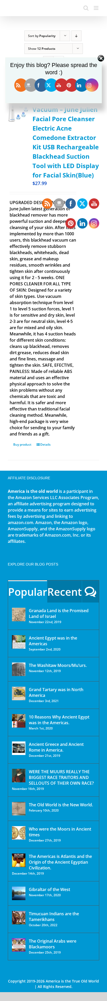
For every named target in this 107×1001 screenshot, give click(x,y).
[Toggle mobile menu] (96, 8)
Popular (27, 592)
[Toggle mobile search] (86, 8)
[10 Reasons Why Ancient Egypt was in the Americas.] (18, 721)
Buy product (22, 444)
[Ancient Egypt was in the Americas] (18, 642)
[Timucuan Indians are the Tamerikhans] (18, 917)
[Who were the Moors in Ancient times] (18, 833)
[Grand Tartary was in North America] (18, 693)
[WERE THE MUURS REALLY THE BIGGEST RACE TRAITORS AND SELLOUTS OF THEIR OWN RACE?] (18, 775)
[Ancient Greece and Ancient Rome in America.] (18, 748)
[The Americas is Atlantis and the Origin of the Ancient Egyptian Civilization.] (18, 860)
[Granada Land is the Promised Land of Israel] (18, 614)
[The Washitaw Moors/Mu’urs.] (18, 669)
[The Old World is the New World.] (18, 808)
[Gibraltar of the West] (18, 893)
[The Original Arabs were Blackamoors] (18, 945)
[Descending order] (76, 35)
